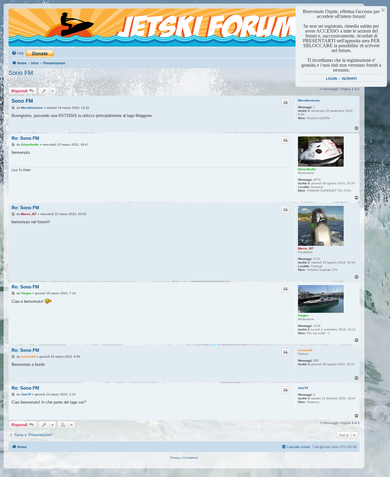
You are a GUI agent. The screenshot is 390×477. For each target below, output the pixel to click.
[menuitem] (18, 53)
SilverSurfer (307, 169)
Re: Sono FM (25, 138)
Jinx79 (303, 388)
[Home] (36, 20)
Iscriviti (349, 78)
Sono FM (21, 72)
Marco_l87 (306, 248)
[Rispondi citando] (285, 102)
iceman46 (305, 350)
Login (331, 78)
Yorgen (303, 315)
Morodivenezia (309, 100)
